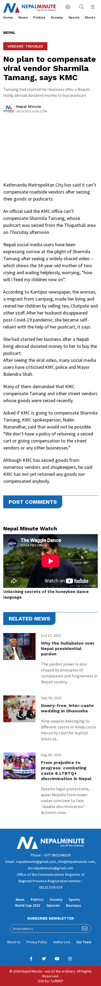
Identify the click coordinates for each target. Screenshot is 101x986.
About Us (13, 942)
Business (73, 905)
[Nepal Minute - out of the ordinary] (50, 847)
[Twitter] (44, 958)
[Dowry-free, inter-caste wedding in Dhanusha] (19, 708)
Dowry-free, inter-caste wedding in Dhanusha (67, 708)
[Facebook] (31, 958)
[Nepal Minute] (8, 110)
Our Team (83, 942)
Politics (39, 17)
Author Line (61, 942)
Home (8, 17)
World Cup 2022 (27, 905)
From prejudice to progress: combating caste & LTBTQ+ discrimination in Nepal (67, 770)
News (23, 17)
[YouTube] (57, 958)
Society (57, 17)
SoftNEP (57, 980)
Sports (73, 17)
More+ (90, 17)
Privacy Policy (36, 942)
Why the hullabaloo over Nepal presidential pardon (68, 648)
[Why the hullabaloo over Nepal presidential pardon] (19, 646)
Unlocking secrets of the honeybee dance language (46, 594)
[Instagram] (70, 958)
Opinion (53, 905)
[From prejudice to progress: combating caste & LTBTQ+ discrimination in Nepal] (19, 765)
